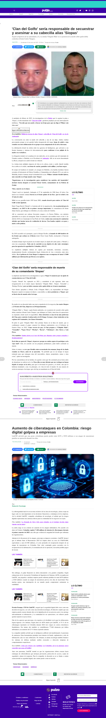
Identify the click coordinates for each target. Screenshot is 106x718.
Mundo (51, 14)
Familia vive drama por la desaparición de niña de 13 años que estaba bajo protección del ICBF (82, 209)
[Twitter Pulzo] (80, 11)
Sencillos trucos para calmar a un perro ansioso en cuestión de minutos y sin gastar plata (79, 412)
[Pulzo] (47, 10)
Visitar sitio (63, 111)
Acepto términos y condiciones (29, 386)
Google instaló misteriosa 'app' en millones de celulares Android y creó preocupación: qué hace (81, 607)
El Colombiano (59, 398)
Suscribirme (84, 710)
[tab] (36, 405)
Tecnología (41, 14)
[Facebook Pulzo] (77, 11)
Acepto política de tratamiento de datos (31, 389)
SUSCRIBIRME (80, 381)
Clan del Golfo (36, 120)
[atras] (63, 563)
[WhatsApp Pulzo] (93, 11)
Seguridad (26, 667)
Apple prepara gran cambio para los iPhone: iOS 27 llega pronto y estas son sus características (28, 562)
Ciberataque (16, 667)
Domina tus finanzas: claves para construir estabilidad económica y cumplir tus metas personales (28, 412)
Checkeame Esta (71, 14)
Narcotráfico (36, 398)
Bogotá (21, 14)
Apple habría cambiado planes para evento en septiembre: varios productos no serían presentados (80, 595)
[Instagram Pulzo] (89, 11)
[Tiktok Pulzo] (83, 11)
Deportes (31, 14)
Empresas (34, 667)
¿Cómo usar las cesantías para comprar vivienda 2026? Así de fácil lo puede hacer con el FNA (45, 412)
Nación (11, 14)
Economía (61, 14)
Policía (50, 118)
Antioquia (45, 158)
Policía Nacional (47, 398)
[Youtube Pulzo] (86, 11)
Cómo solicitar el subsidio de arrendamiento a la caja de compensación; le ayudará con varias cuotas (62, 412)
